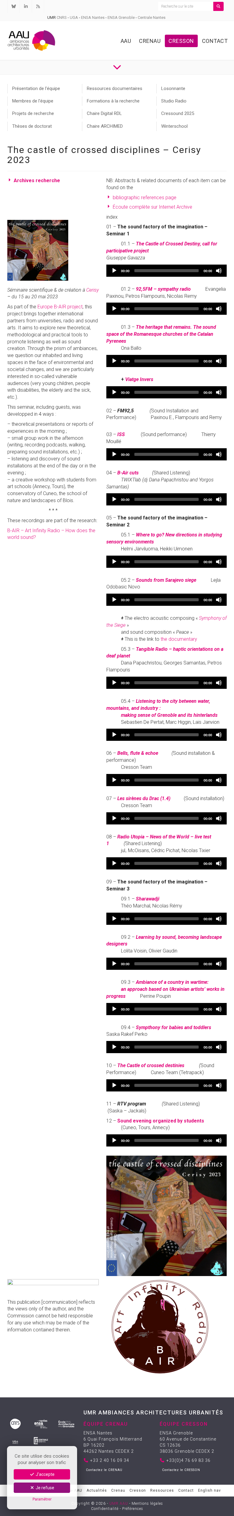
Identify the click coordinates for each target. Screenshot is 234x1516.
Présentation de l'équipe (36, 88)
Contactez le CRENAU (104, 1470)
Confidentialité (105, 1509)
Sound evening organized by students (160, 1121)
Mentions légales (147, 1503)
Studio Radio (173, 101)
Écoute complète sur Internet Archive (152, 207)
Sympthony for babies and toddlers (173, 1027)
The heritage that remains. (164, 327)
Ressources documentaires (114, 88)
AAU (126, 41)
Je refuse (44, 1487)
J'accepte (45, 1474)
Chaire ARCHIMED (105, 126)
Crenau (150, 41)
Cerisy (92, 290)
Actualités (97, 1490)
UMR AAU (118, 1503)
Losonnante (173, 88)
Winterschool (174, 126)
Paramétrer (42, 1499)
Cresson (181, 41)
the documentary (179, 639)
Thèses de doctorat (32, 126)
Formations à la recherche (113, 101)
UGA (74, 17)
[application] (166, 271)
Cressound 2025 (177, 113)
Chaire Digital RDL (104, 113)
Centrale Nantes (151, 17)
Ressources (162, 1490)
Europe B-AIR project (60, 307)
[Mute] (219, 271)
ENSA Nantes (93, 17)
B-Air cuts (128, 473)
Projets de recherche (33, 113)
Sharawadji (147, 899)
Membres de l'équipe (32, 101)
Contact (215, 41)
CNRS (62, 17)
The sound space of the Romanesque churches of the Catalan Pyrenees (161, 334)
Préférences (132, 1509)
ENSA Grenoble (121, 17)
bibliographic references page (144, 197)
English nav (209, 1490)
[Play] (114, 271)
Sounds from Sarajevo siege (166, 580)
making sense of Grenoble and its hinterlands (169, 715)
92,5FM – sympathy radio (163, 289)
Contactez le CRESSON (181, 1470)
